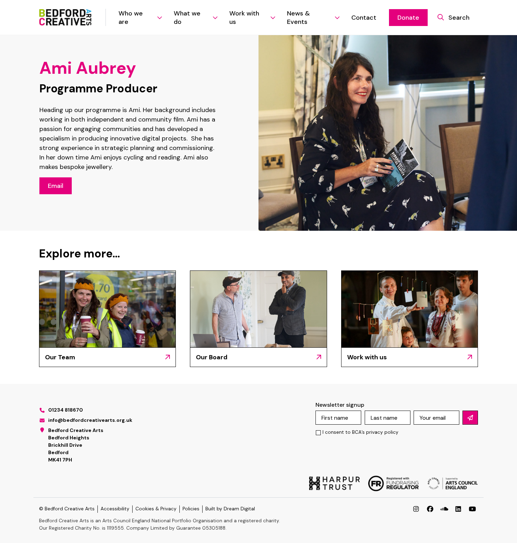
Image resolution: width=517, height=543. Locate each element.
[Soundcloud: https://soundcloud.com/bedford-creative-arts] (444, 509)
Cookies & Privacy (156, 509)
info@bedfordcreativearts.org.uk (90, 420)
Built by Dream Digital (230, 509)
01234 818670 (65, 410)
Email (55, 186)
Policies (191, 509)
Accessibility (115, 509)
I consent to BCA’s (360, 432)
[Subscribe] (470, 418)
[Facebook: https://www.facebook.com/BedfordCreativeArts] (430, 509)
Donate (408, 17)
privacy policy (382, 432)
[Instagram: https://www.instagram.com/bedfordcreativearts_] (416, 509)
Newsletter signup (339, 404)
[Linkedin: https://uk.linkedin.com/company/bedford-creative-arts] (458, 509)
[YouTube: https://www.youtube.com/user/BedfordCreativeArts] (472, 509)
